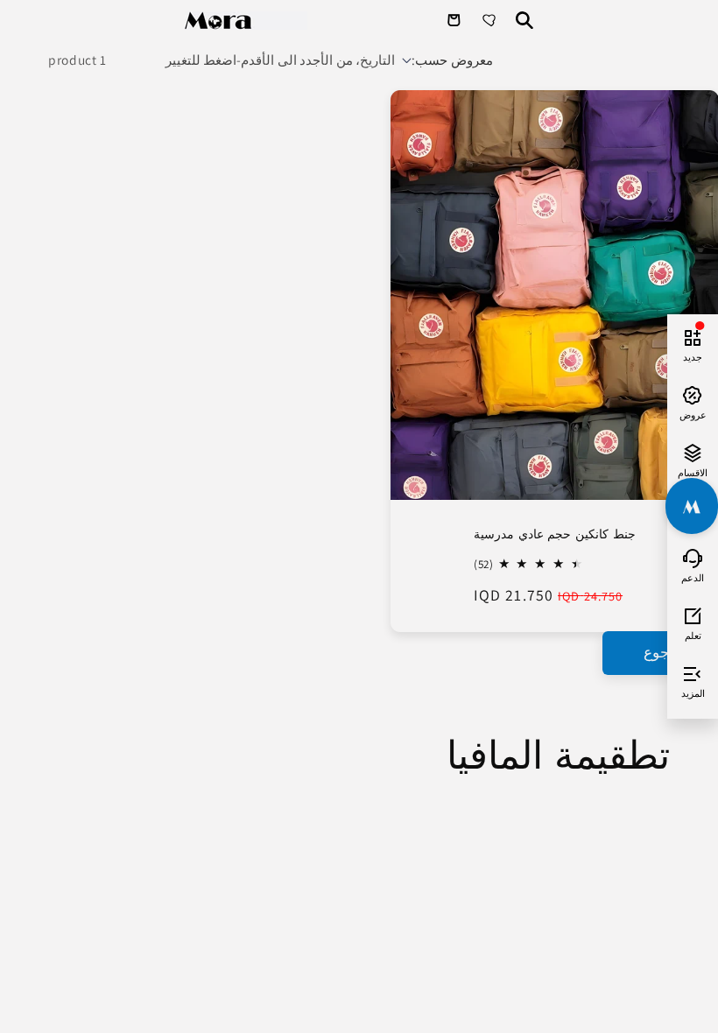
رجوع (660, 652)
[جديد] (692, 335)
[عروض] (692, 393)
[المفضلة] (491, 20)
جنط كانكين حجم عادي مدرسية (554, 532)
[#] (691, 506)
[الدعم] (692, 556)
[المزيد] (692, 671)
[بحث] (524, 20)
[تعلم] (692, 613)
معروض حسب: (452, 59)
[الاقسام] (692, 451)
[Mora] (246, 20)
